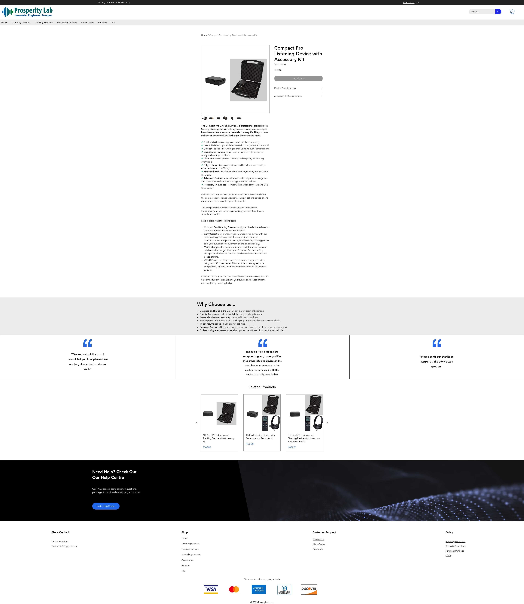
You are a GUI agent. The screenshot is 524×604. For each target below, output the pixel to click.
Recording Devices (190, 554)
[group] (262, 422)
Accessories (187, 560)
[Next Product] (327, 422)
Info (183, 570)
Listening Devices (190, 543)
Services (185, 565)
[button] (512, 11)
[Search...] (498, 11)
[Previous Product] (196, 422)
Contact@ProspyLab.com (64, 546)
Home (204, 35)
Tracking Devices (189, 549)
